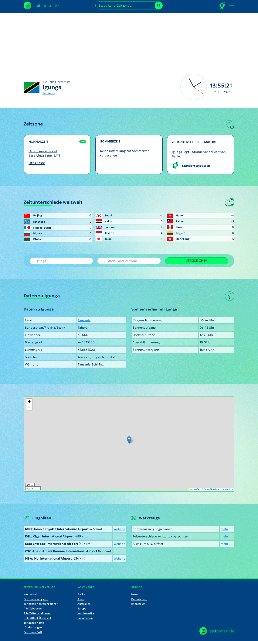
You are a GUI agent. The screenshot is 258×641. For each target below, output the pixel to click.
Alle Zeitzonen (33, 608)
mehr (224, 529)
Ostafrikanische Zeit (43, 151)
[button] (129, 440)
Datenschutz (139, 599)
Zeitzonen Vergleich (36, 599)
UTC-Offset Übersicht (37, 618)
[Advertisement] (129, 39)
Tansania (48, 93)
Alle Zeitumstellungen (37, 613)
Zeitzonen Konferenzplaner (41, 603)
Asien (80, 599)
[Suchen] (159, 5)
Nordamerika (85, 613)
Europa (81, 608)
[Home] (216, 631)
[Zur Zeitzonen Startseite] (41, 5)
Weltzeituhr (31, 594)
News (134, 594)
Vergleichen (197, 261)
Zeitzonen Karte (34, 622)
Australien (83, 603)
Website (119, 529)
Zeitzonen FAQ (33, 632)
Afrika (81, 594)
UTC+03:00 (37, 163)
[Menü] (231, 5)
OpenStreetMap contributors (218, 489)
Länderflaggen (33, 627)
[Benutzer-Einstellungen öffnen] (222, 5)
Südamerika (85, 618)
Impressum (138, 603)
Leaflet (196, 489)
